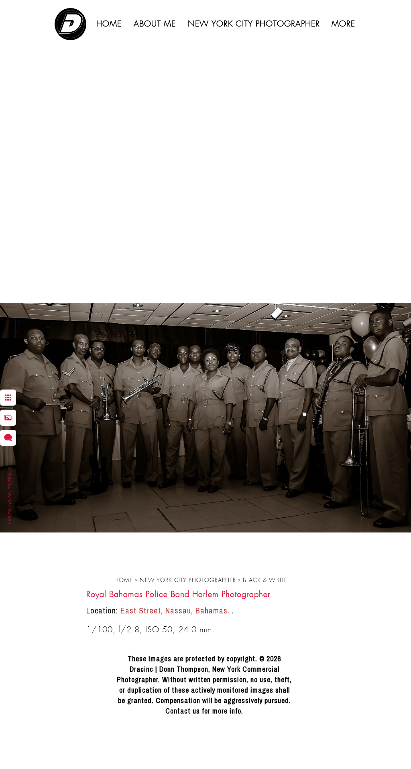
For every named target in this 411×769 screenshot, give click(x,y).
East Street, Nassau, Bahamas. (176, 610)
